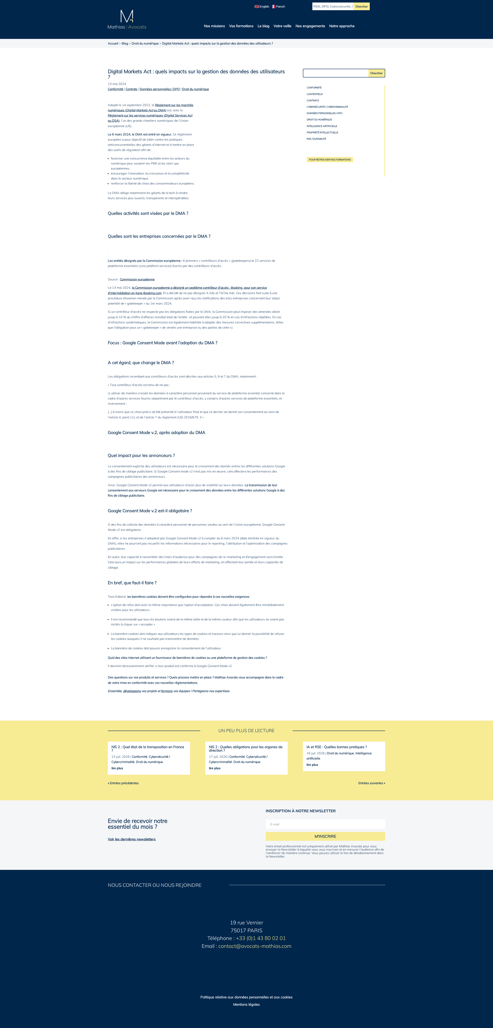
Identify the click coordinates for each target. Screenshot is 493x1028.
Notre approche (342, 26)
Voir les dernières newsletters (132, 839)
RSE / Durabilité (316, 138)
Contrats (131, 89)
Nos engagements (310, 26)
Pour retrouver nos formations (330, 159)
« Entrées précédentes (123, 783)
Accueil (113, 43)
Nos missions (214, 26)
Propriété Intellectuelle (322, 132)
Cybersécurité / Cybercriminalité (327, 106)
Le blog (263, 26)
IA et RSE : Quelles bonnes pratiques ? (337, 747)
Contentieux (315, 94)
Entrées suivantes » (371, 783)
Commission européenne (137, 279)
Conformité (115, 89)
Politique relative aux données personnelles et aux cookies (246, 997)
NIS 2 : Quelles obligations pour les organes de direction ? (246, 749)
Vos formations (241, 26)
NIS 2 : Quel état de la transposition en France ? (148, 749)
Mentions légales (246, 1004)
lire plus (117, 768)
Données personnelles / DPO (160, 89)
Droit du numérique (145, 43)
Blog (125, 43)
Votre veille (282, 26)
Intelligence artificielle (322, 126)
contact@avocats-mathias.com (254, 946)
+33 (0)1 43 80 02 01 (261, 938)
